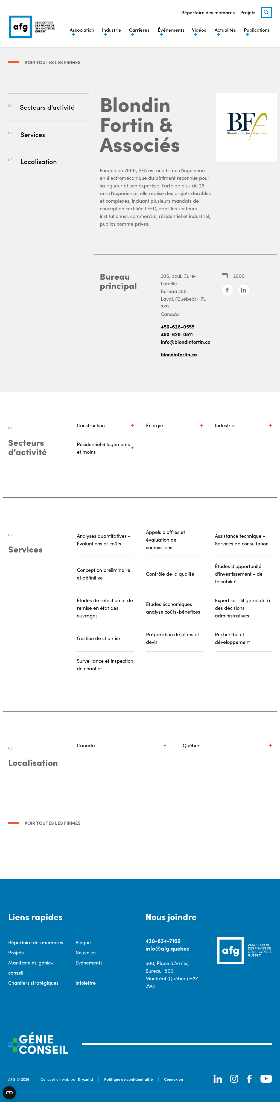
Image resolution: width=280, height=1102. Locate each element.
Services (33, 134)
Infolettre (85, 982)
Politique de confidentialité (128, 1079)
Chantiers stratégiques (33, 982)
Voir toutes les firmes (53, 62)
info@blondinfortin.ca (186, 341)
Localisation (39, 161)
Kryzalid (85, 1079)
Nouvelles (86, 952)
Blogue (83, 942)
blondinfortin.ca (179, 354)
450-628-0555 (177, 326)
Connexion (173, 1079)
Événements (89, 962)
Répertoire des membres (208, 12)
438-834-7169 (163, 940)
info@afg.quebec (167, 948)
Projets (247, 12)
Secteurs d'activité (47, 106)
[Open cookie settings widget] (9, 1092)
